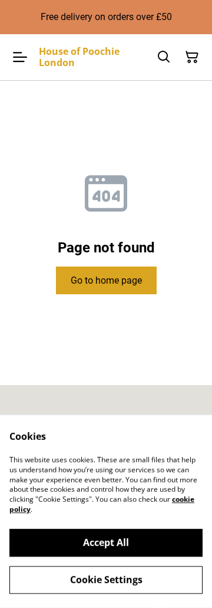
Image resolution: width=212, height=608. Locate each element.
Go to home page (106, 280)
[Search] (164, 57)
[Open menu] (20, 57)
